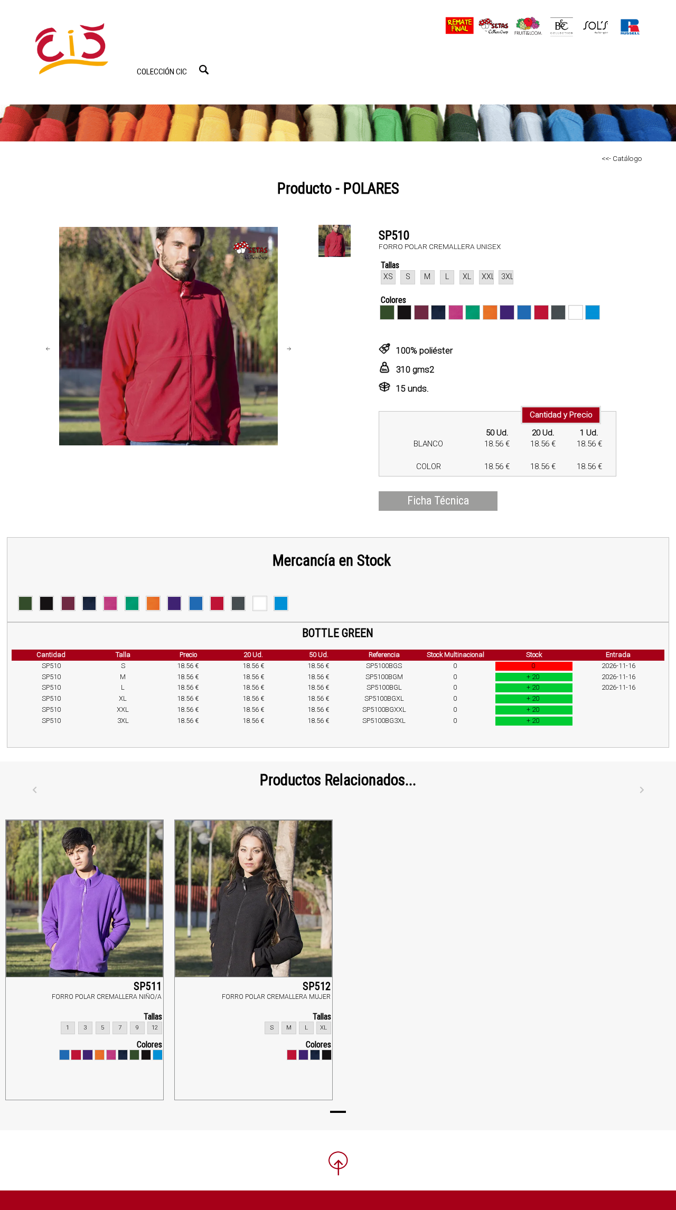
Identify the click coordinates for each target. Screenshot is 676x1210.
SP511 (148, 986)
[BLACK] (146, 1054)
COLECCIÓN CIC (162, 72)
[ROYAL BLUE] (64, 1054)
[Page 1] (338, 1112)
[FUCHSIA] (111, 1054)
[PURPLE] (87, 1054)
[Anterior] (34, 790)
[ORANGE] (99, 1054)
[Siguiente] (642, 790)
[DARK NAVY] (122, 1054)
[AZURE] (157, 1054)
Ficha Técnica (438, 500)
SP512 (317, 986)
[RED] (75, 1054)
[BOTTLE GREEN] (134, 1054)
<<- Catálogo (622, 158)
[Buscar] (204, 69)
